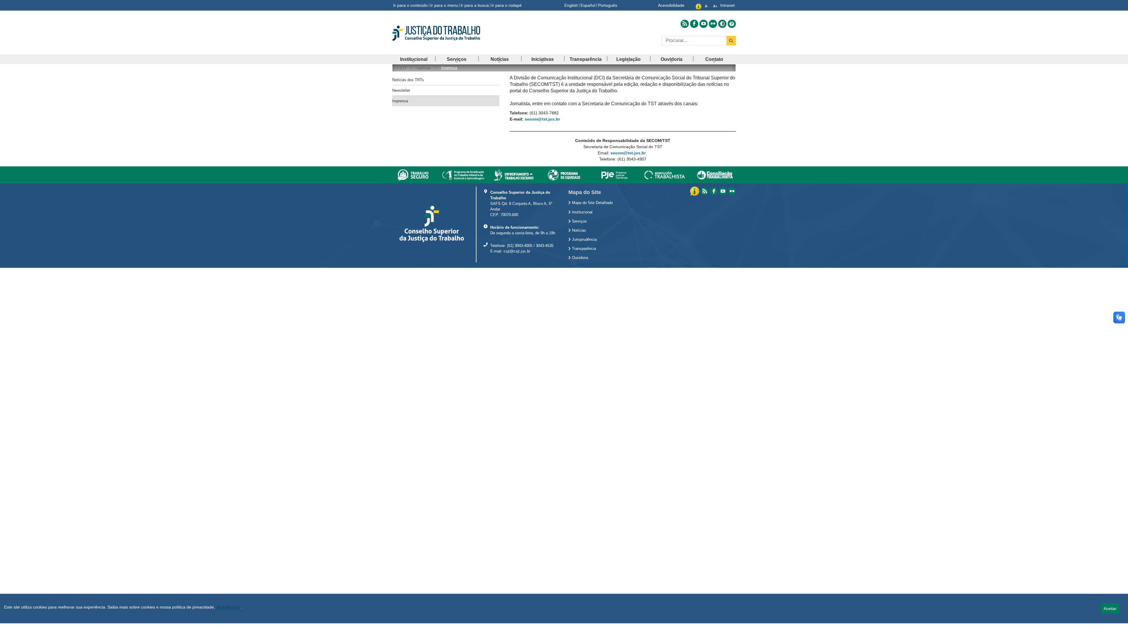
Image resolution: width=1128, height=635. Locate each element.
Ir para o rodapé (506, 5)
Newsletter (401, 90)
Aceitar (1110, 608)
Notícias (578, 230)
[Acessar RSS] (685, 24)
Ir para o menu (444, 5)
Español (587, 5)
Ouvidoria (579, 258)
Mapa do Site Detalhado (592, 203)
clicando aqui (228, 607)
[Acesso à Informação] (695, 190)
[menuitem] (413, 59)
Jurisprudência (584, 240)
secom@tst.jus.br (542, 119)
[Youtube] (723, 191)
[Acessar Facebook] (694, 24)
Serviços (579, 221)
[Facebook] (714, 191)
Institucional (581, 212)
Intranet (727, 5)
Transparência (583, 249)
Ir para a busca (475, 5)
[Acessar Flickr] (713, 24)
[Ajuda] (732, 24)
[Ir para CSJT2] (446, 33)
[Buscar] (731, 40)
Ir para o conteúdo (410, 5)
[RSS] (705, 191)
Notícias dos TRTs (408, 80)
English (571, 5)
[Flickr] (732, 191)
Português (607, 5)
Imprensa (400, 101)
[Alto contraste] (722, 24)
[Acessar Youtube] (703, 24)
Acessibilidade (671, 5)
